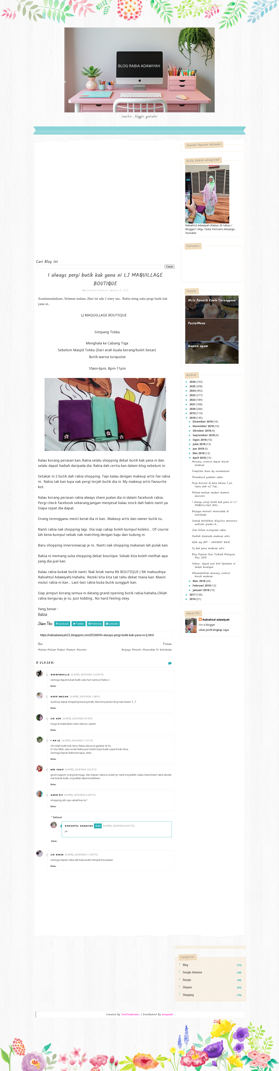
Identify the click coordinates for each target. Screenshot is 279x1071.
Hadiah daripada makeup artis (211, 536)
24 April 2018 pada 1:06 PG (85, 696)
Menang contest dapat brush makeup (210, 463)
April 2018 (199, 457)
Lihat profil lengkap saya (214, 630)
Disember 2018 (203, 421)
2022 (192, 399)
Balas (53, 686)
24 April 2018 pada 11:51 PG (77, 740)
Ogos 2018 (200, 439)
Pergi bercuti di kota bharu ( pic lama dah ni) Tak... (212, 485)
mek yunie (57, 769)
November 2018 (203, 426)
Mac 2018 (199, 581)
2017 (192, 594)
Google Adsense (192, 972)
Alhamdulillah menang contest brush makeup (211, 575)
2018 (192, 417)
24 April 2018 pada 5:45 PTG (80, 795)
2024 (192, 390)
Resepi (187, 980)
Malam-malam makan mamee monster (210, 494)
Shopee (187, 987)
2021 (192, 404)
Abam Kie (56, 795)
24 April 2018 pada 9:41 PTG (119, 825)
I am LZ (55, 740)
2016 (192, 599)
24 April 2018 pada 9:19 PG (77, 718)
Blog (185, 965)
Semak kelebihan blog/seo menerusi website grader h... (214, 522)
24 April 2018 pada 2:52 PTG (81, 769)
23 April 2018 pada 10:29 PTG (87, 674)
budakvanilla (59, 675)
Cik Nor (55, 719)
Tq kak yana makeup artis (208, 548)
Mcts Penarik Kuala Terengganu (212, 300)
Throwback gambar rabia (207, 477)
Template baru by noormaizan (210, 471)
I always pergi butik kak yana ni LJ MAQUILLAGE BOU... (214, 504)
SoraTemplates (130, 1015)
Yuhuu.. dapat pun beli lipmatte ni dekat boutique (213, 565)
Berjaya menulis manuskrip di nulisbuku (210, 513)
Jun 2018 (199, 448)
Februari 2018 (202, 585)
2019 (192, 413)
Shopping (188, 995)
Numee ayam (198, 346)
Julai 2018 (199, 444)
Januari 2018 (201, 590)
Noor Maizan (59, 697)
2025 (192, 386)
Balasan (57, 817)
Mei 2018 (199, 453)
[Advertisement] (51, 201)
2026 (192, 381)
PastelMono (196, 323)
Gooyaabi (167, 1014)
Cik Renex (57, 855)
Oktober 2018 (202, 430)
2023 (192, 395)
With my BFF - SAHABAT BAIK (211, 542)
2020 (192, 409)
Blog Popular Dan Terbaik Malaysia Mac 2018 (213, 556)
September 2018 (204, 435)
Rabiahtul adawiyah (79, 826)
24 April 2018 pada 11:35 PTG (81, 854)
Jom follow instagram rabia (209, 530)
